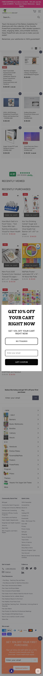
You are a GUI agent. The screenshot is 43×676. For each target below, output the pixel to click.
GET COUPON (21, 362)
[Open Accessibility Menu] (11, 670)
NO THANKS (21, 341)
